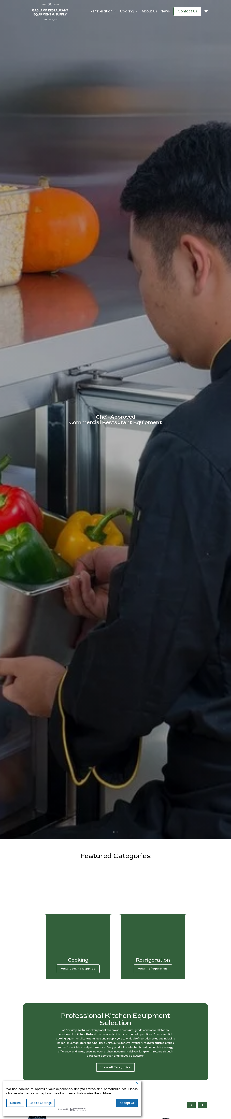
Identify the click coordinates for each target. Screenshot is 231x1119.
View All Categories (115, 1067)
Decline (15, 1103)
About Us (149, 11)
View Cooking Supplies (78, 968)
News (165, 11)
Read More (102, 1093)
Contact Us (187, 11)
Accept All (127, 1103)
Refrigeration (101, 11)
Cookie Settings (41, 1103)
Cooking (127, 11)
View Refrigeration (153, 968)
